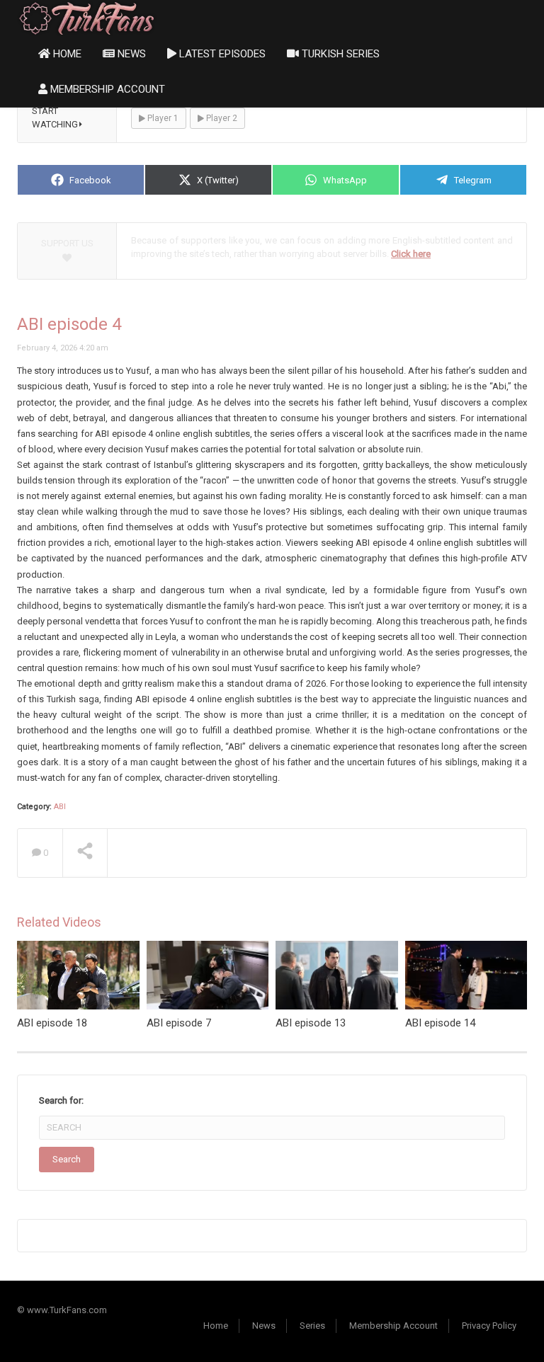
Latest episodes (221, 53)
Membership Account (106, 89)
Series (312, 1325)
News (130, 53)
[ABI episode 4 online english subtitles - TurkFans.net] (87, 17)
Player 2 (220, 118)
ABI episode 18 (52, 1023)
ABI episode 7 (179, 1023)
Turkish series (339, 53)
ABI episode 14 (440, 1023)
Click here (411, 253)
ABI (60, 806)
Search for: (61, 1100)
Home (65, 53)
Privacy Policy (489, 1325)
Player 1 (161, 118)
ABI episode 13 (311, 1023)
